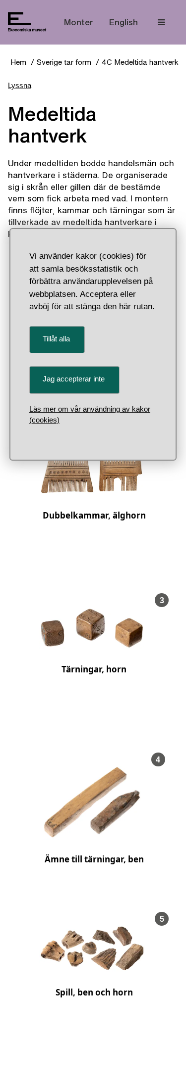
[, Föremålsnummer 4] (92, 837)
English (123, 22)
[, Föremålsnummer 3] (92, 647)
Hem (18, 62)
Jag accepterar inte (74, 379)
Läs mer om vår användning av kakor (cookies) (89, 415)
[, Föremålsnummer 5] (92, 970)
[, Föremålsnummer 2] (92, 493)
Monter (78, 22)
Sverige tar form (64, 62)
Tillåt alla (56, 338)
